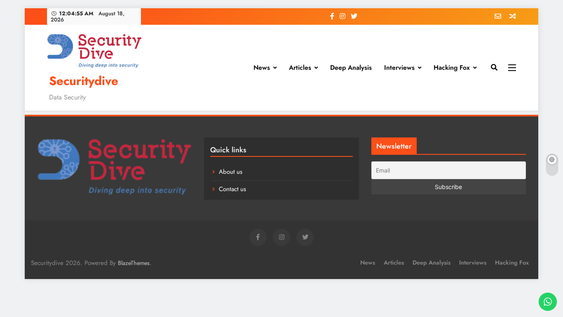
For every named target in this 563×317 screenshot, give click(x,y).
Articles (300, 67)
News (261, 67)
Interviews (399, 67)
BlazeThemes (134, 263)
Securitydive (83, 81)
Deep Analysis (351, 67)
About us (230, 171)
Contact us (232, 189)
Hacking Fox (452, 67)
